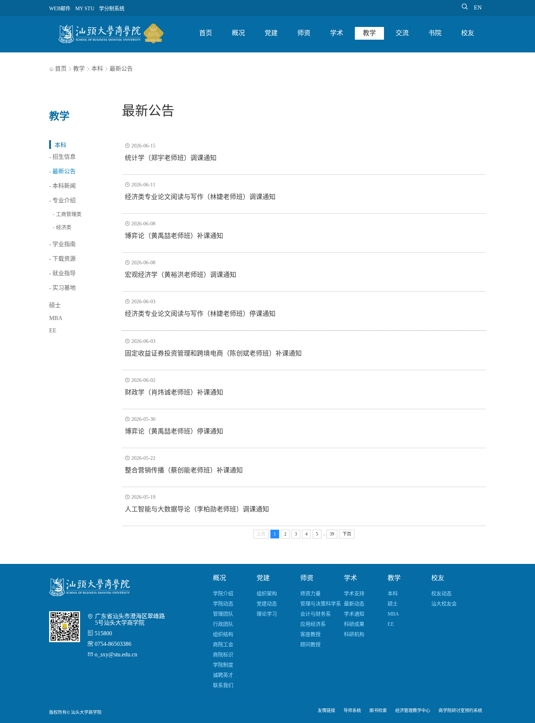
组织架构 (267, 593)
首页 (205, 33)
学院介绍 (223, 593)
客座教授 (310, 634)
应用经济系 (313, 624)
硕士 (55, 305)
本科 (97, 69)
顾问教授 (310, 644)
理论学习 (267, 614)
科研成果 (354, 624)
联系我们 (223, 685)
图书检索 (378, 710)
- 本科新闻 (62, 186)
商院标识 (223, 654)
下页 (346, 534)
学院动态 (223, 604)
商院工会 (223, 644)
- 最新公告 (62, 171)
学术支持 (354, 593)
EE (52, 330)
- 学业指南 (62, 244)
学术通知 (354, 614)
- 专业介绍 (62, 200)
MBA (56, 318)
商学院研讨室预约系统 (460, 710)
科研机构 (354, 634)
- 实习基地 (62, 288)
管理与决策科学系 (320, 604)
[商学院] (111, 35)
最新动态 (354, 604)
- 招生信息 (62, 157)
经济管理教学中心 (412, 710)
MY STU (84, 8)
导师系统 (352, 710)
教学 (369, 33)
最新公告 (121, 69)
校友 (467, 33)
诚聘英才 (223, 675)
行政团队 (223, 624)
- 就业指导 (62, 273)
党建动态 (267, 604)
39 (332, 534)
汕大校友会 (444, 604)
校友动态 (441, 593)
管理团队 (223, 614)
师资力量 (310, 593)
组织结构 (223, 634)
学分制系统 (111, 8)
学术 (336, 33)
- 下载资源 (62, 259)
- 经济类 (62, 227)
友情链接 (326, 710)
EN (478, 7)
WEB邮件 (60, 8)
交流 (402, 33)
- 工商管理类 (67, 214)
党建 (271, 33)
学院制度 (223, 665)
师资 (303, 33)
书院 (434, 33)
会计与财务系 (315, 614)
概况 (238, 33)
